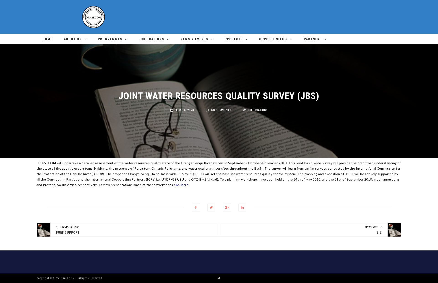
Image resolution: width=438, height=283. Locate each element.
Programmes (110, 39)
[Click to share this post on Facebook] (196, 208)
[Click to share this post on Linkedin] (242, 208)
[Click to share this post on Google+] (227, 208)
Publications (151, 39)
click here (181, 185)
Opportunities (273, 39)
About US (73, 39)
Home (47, 39)
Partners (313, 39)
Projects (234, 39)
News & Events (194, 39)
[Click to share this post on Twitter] (211, 208)
